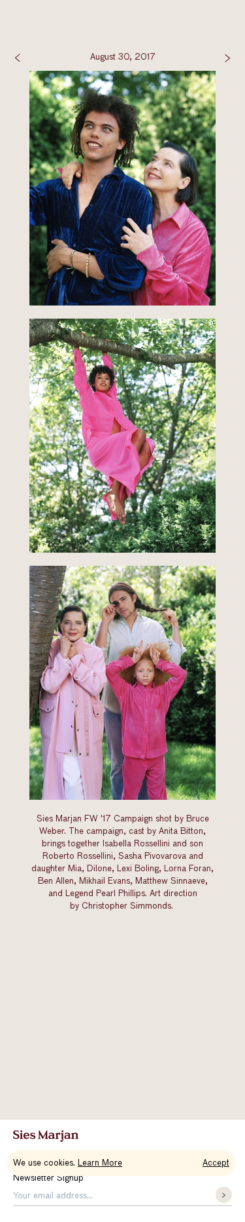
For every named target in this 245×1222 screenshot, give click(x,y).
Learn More (100, 1163)
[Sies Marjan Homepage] (45, 1136)
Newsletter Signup (48, 1178)
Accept (216, 1163)
